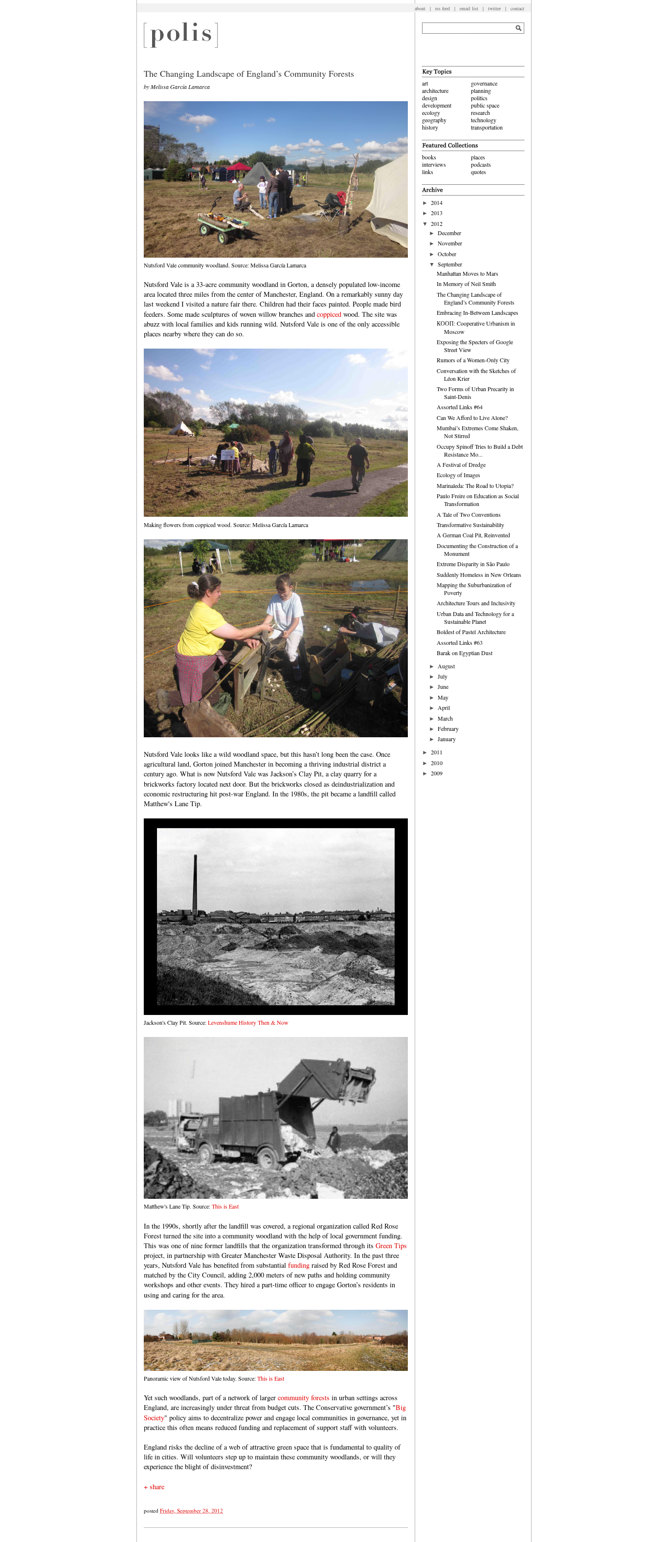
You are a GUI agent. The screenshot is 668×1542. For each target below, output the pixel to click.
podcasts (481, 164)
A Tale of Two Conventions (469, 514)
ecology (431, 112)
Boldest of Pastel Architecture (471, 632)
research (480, 112)
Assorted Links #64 (460, 407)
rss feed (442, 8)
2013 (437, 213)
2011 (437, 752)
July (442, 676)
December (449, 233)
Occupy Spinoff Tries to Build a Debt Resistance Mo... (480, 450)
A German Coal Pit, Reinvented (473, 535)
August (446, 666)
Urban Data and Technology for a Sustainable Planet (475, 617)
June (443, 686)
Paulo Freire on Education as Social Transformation (478, 499)
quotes (478, 172)
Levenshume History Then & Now (248, 1022)
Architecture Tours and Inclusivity (476, 603)
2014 (437, 202)
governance (484, 83)
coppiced (329, 314)
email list (469, 8)
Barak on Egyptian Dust (464, 653)
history (430, 127)
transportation (487, 127)
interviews (434, 164)
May (443, 697)
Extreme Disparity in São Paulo (473, 564)
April (444, 707)
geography (434, 120)
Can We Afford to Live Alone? (472, 417)
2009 (437, 773)
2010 (437, 763)
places (478, 157)
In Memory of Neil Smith (466, 283)
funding (299, 1265)
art (425, 83)
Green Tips (391, 1245)
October (447, 254)
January (447, 739)
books (429, 157)
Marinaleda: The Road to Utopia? (475, 485)
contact (517, 8)
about (420, 8)
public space (485, 105)
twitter (494, 8)
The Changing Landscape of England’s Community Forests (475, 298)
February (448, 728)
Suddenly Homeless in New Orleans (479, 574)
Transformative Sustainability (470, 525)
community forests (304, 1397)
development (436, 105)
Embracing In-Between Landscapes (477, 312)
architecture (435, 90)
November (450, 243)
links (427, 172)
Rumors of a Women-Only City (473, 360)
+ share (154, 1486)
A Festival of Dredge (461, 464)
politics (479, 98)
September (450, 264)
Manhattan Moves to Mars (467, 273)
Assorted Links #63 (460, 642)
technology (483, 120)
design (429, 98)
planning (481, 90)
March (445, 718)
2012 (437, 223)
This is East (225, 1206)
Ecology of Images (458, 475)
